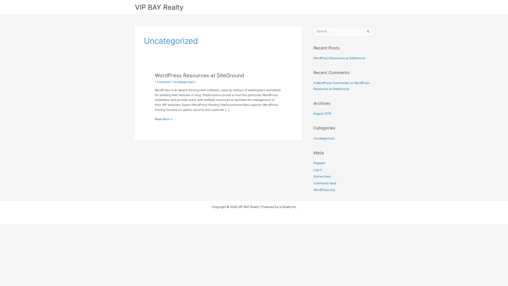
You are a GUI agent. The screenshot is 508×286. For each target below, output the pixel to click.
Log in (318, 170)
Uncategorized (183, 82)
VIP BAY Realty (159, 7)
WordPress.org (324, 190)
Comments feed (325, 183)
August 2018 (322, 113)
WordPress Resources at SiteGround (199, 75)
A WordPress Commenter (331, 83)
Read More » (163, 119)
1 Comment (163, 82)
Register (319, 163)
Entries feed (322, 176)
